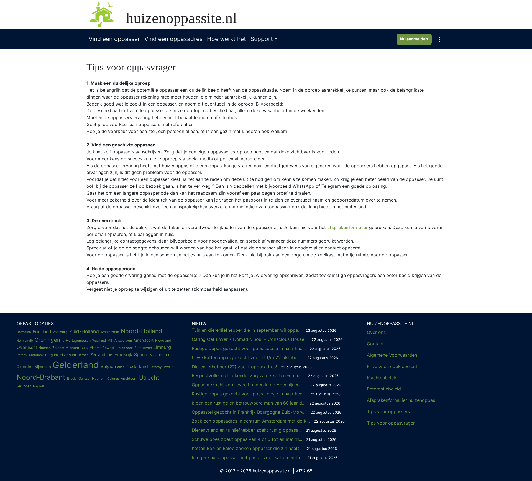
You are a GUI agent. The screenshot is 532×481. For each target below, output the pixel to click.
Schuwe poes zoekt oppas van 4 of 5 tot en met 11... (264, 439)
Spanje (141, 354)
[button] (439, 39)
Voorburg (60, 332)
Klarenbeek (124, 348)
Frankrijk (123, 354)
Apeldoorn (129, 378)
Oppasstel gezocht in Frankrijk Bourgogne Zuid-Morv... (266, 412)
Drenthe (25, 366)
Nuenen (45, 348)
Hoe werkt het (226, 38)
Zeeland (97, 354)
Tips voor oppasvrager (391, 423)
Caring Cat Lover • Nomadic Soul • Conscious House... (267, 339)
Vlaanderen (160, 355)
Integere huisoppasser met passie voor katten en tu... (264, 457)
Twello (168, 367)
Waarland (99, 341)
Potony (22, 355)
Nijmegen (42, 366)
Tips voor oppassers (388, 411)
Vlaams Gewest (102, 348)
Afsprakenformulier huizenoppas (401, 400)
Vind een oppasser (114, 38)
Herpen (83, 355)
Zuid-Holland (84, 331)
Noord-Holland (141, 331)
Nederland (137, 366)
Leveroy (156, 367)
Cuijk (84, 348)
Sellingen (24, 386)
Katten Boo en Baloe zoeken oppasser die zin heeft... (264, 448)
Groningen (47, 340)
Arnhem (72, 348)
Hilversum (68, 355)
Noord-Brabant (41, 377)
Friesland (42, 331)
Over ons (376, 332)
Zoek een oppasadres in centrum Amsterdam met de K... (268, 421)
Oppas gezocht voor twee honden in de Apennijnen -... (266, 384)
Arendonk (36, 355)
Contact (375, 343)
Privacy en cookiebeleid (392, 366)
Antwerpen (123, 340)
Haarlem (99, 378)
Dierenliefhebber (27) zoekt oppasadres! (252, 366)
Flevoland (163, 340)
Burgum (51, 355)
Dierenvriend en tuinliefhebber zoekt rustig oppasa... (264, 430)
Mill (110, 341)
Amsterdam (110, 332)
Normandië (25, 341)
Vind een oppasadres (173, 38)
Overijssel (27, 347)
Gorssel (84, 378)
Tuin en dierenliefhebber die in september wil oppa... (264, 330)
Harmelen (24, 332)
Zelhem (58, 348)
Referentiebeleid (384, 389)
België (107, 366)
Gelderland (76, 364)
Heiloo (120, 367)
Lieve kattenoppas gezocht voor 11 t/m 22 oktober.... (265, 357)
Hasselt (38, 386)
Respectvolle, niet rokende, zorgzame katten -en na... (265, 375)
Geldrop (113, 378)
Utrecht (149, 377)
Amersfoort (144, 340)
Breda (72, 378)
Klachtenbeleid (382, 377)
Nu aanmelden (414, 39)
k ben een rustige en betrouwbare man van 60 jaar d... (266, 403)
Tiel (110, 355)
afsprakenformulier (347, 227)
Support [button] (261, 38)
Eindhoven (143, 348)
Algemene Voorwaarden (392, 355)
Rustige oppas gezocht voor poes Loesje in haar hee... (266, 348)
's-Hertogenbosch (76, 340)
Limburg (162, 347)
